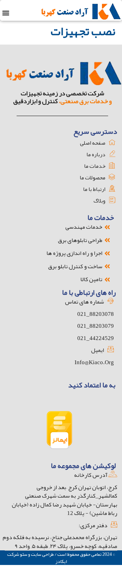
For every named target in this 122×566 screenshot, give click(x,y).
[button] (5, 12)
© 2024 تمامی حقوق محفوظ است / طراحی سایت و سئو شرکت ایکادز (61, 557)
